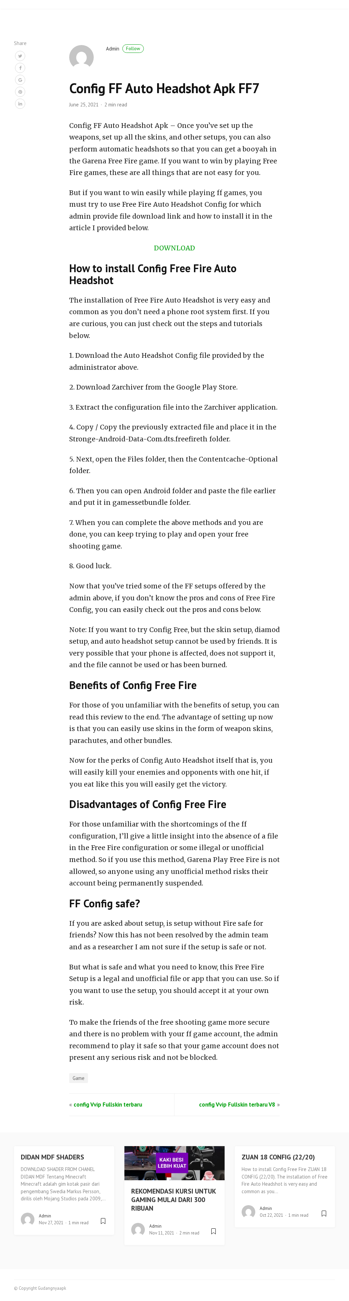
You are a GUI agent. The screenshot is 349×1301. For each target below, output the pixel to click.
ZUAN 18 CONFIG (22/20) (278, 1157)
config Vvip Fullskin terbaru (108, 1104)
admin (123, 48)
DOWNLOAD (174, 248)
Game (79, 1078)
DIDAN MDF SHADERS (52, 1157)
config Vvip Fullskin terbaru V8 (237, 1104)
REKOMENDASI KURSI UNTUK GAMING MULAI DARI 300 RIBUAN (173, 1200)
